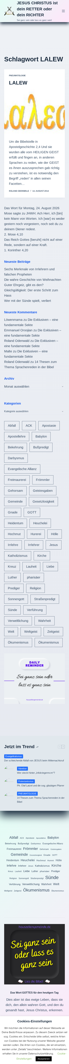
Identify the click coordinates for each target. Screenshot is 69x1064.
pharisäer (33, 577)
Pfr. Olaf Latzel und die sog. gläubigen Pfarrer (40, 785)
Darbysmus (16, 458)
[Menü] (63, 11)
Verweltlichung (18, 620)
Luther (12, 577)
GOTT (31, 512)
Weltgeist (30, 631)
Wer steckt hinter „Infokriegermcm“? (36, 772)
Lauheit (31, 566)
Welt (11, 631)
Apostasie (49, 425)
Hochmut (14, 534)
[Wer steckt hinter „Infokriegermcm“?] (9, 770)
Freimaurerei (17, 480)
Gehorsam (15, 490)
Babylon (41, 436)
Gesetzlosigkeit (43, 501)
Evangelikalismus (13, 756)
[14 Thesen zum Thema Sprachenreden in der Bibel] (9, 797)
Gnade (12, 512)
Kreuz (12, 566)
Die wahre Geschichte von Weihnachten (32, 279)
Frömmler (43, 480)
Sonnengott (16, 599)
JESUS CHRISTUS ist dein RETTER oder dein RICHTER (37, 9)
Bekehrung (15, 447)
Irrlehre (13, 545)
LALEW (18, 83)
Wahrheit (44, 620)
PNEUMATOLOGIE (17, 75)
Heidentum (15, 523)
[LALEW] (34, 111)
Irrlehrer (33, 545)
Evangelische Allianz (22, 469)
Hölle (54, 534)
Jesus (53, 545)
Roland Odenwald (16, 340)
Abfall (12, 425)
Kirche (41, 555)
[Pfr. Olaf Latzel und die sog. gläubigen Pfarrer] (9, 783)
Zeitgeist (53, 631)
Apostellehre (17, 436)
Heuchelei (40, 523)
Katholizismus (17, 555)
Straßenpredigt (44, 599)
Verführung (35, 610)
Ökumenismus (18, 642)
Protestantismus (26, 781)
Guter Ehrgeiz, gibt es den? (23, 285)
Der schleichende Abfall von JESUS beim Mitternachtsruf (34, 760)
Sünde (12, 610)
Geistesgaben (43, 490)
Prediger (14, 588)
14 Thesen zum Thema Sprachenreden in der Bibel (41, 799)
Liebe (50, 566)
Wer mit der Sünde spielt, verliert (27, 300)
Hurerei (36, 534)
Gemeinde (15, 501)
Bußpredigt (41, 447)
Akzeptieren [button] (44, 1058)
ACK (29, 425)
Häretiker (22, 768)
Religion (35, 588)
